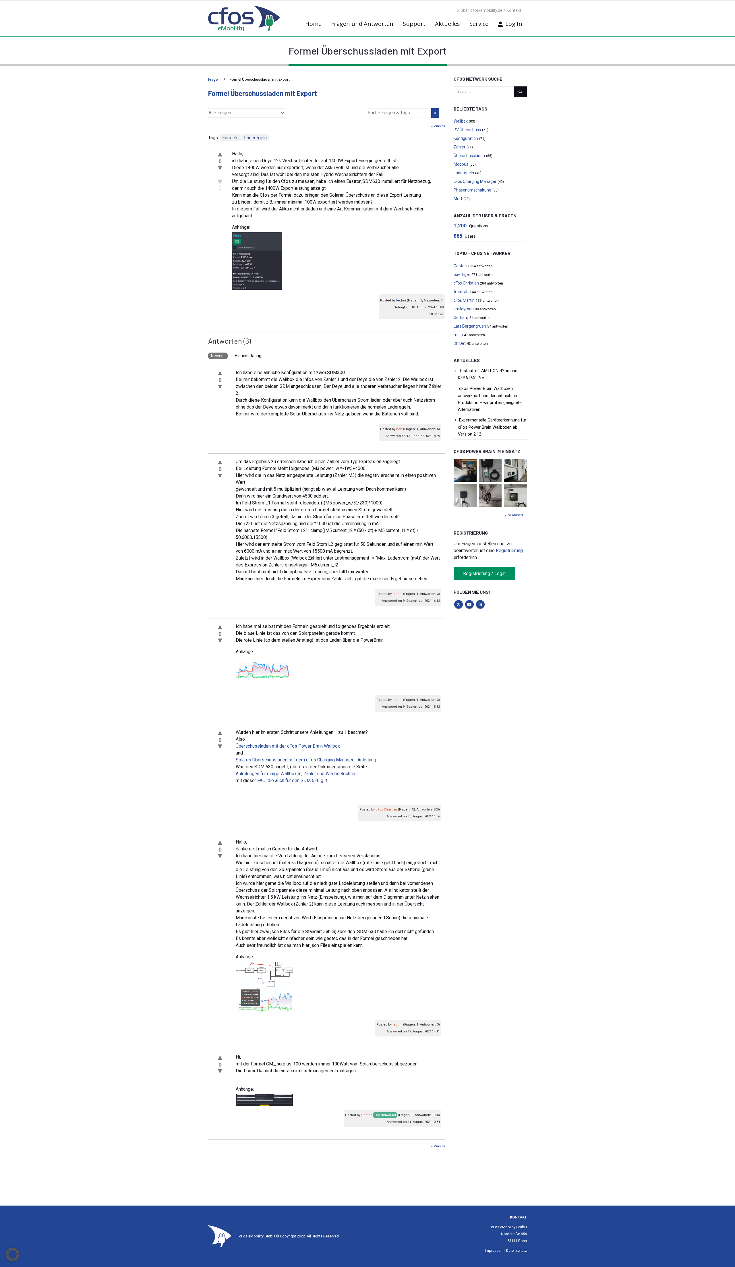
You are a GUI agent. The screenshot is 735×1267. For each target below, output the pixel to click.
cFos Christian (386, 809)
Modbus (461, 164)
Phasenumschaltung (472, 190)
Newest (218, 355)
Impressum (494, 1250)
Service (478, 24)
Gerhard (461, 317)
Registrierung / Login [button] (484, 573)
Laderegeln (255, 137)
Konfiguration (466, 138)
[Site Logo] (219, 1236)
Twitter (458, 604)
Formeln (230, 137)
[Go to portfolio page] (465, 470)
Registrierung (509, 550)
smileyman (464, 309)
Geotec (366, 1115)
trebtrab (461, 291)
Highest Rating (248, 355)
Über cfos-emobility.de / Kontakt (491, 10)
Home (313, 24)
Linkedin (480, 604)
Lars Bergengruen (470, 326)
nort (399, 429)
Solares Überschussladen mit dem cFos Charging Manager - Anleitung (306, 760)
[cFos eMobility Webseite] (244, 18)
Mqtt (458, 198)
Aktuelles (447, 24)
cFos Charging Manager (475, 181)
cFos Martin (464, 300)
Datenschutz (516, 1250)
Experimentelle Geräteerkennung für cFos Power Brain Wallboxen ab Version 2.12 (492, 427)
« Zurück (438, 126)
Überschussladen (469, 155)
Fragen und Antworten (362, 24)
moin (458, 334)
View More (512, 515)
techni (401, 300)
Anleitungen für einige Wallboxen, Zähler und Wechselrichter (296, 773)
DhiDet (460, 343)
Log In (513, 24)
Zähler (459, 147)
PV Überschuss (467, 129)
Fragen (214, 79)
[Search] (520, 91)
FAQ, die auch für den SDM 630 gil (291, 780)
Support (414, 24)
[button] (12, 1254)
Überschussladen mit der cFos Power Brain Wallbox (288, 746)
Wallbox (461, 121)
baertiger (462, 274)
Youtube (469, 604)
